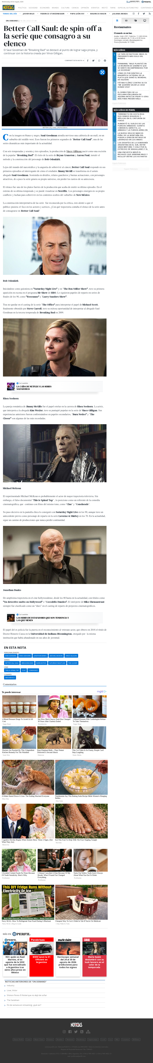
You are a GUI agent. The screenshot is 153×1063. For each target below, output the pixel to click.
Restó (105, 7)
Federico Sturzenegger (52, 13)
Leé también (23, 383)
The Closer (72, 663)
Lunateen (125, 1039)
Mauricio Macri (98, 13)
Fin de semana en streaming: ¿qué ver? (24, 1005)
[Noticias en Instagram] (134, 14)
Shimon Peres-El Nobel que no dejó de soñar (27, 995)
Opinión (85, 7)
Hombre (60, 1039)
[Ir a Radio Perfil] (133, 2)
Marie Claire (39, 1039)
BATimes (136, 1039)
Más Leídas (119, 50)
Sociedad (33, 7)
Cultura (65, 7)
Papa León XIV (77, 13)
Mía (117, 1039)
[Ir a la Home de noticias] (76, 1024)
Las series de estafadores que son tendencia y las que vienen (43, 619)
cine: (6, 667)
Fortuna (50, 1039)
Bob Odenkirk (10, 656)
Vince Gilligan (71, 656)
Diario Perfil (18, 1039)
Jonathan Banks (40, 656)
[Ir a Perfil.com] (146, 2)
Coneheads (33, 670)
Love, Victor (12, 990)
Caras (28, 1039)
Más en (7, 934)
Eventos (95, 7)
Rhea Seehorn (25, 656)
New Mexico (10, 677)
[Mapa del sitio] (88, 1032)
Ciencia (75, 7)
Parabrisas (81, 1039)
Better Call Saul (11, 663)
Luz (110, 1039)
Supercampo (93, 1039)
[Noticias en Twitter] (143, 14)
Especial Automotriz (128, 7)
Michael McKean (56, 656)
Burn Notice (41, 663)
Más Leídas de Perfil (124, 110)
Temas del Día (10, 13)
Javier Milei (29, 13)
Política (22, 7)
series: (7, 660)
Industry (10, 985)
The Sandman (13, 1000)
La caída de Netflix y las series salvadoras (34, 387)
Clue (24, 670)
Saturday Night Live (57, 663)
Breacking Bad (27, 663)
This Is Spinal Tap (12, 670)
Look (103, 1039)
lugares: (8, 674)
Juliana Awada (120, 13)
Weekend (69, 1039)
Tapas (112, 7)
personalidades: (11, 653)
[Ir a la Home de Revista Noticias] (8, 7)
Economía (44, 7)
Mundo (55, 7)
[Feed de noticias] (149, 14)
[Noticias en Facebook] (138, 14)
